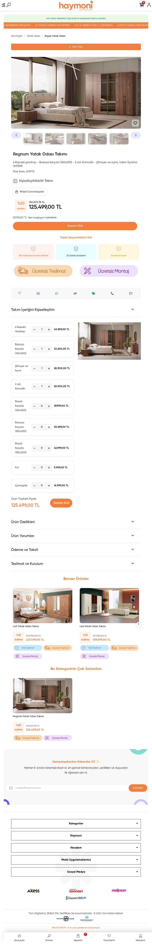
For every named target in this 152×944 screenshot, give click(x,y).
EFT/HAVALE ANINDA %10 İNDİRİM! (45, 25)
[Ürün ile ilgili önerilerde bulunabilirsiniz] (131, 293)
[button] (16, 135)
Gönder (138, 788)
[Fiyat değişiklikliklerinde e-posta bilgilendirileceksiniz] (94, 293)
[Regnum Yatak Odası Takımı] (42, 695)
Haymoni (76, 835)
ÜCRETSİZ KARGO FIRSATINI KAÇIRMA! (129, 25)
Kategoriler (76, 823)
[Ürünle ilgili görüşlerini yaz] (57, 293)
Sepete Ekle (75, 225)
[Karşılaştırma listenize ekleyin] (76, 293)
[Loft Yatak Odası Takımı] (42, 605)
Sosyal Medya (76, 871)
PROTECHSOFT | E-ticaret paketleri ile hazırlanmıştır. (76, 928)
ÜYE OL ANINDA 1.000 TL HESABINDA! (86, 25)
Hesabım (76, 847)
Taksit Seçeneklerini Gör (76, 237)
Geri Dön (77, 46)
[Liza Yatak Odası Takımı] (109, 605)
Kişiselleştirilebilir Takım (36, 181)
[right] (139, 624)
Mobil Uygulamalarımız (76, 859)
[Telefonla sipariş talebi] (113, 293)
